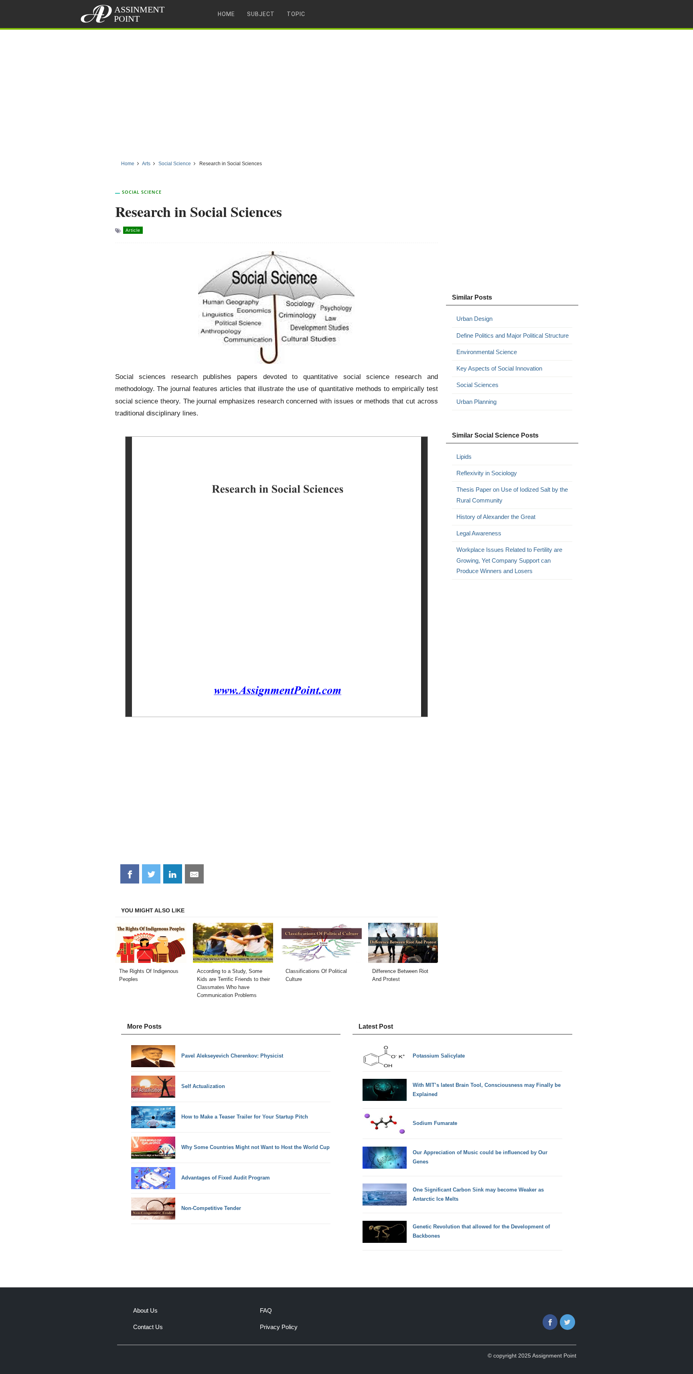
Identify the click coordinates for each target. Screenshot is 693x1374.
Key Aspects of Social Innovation (499, 368)
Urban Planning (476, 401)
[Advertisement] (346, 92)
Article (133, 230)
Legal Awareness (478, 533)
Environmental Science (486, 352)
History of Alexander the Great (495, 516)
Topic (296, 14)
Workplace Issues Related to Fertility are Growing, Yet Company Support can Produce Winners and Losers (509, 560)
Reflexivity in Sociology (486, 473)
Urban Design (474, 318)
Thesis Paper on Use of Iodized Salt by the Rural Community (512, 494)
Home (226, 14)
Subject (261, 14)
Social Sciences (477, 384)
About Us (145, 1310)
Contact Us (148, 1326)
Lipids (464, 456)
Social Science (142, 192)
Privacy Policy (279, 1326)
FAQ (266, 1310)
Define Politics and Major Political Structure (512, 335)
